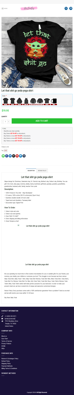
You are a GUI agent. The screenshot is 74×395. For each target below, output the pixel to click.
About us (4, 336)
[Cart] (70, 8)
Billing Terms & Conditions (9, 368)
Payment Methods (7, 366)
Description (31, 170)
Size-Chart (4, 339)
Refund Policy (42, 170)
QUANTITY (4, 116)
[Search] (66, 8)
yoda (7, 147)
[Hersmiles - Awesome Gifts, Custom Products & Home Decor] (37, 8)
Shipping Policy (6, 363)
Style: (4, 96)
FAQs (3, 348)
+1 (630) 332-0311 (10, 316)
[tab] (31, 171)
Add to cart (42, 121)
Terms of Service (6, 341)
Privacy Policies (6, 343)
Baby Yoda (14, 297)
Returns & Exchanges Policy (9, 359)
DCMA (3, 346)
